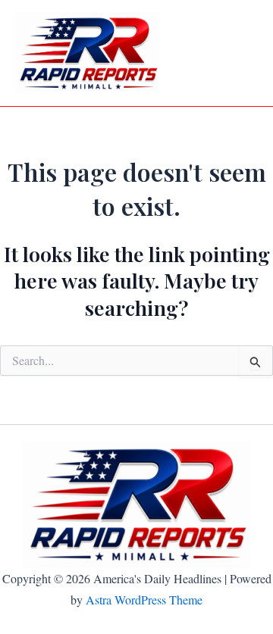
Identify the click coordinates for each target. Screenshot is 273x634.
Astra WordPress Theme (144, 599)
